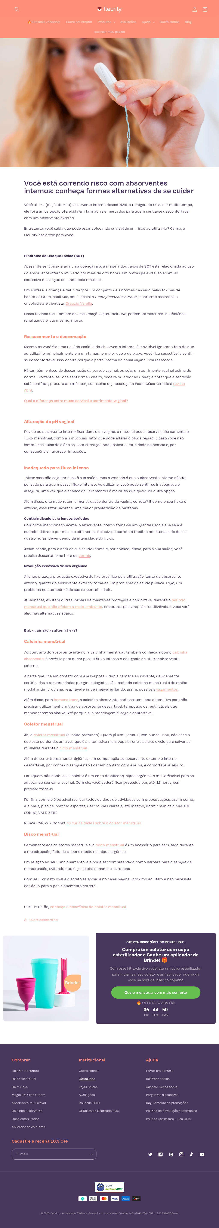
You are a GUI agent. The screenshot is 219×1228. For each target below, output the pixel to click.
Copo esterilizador (25, 1119)
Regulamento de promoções (167, 1103)
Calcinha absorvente (27, 1111)
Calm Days (20, 1087)
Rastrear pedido (158, 1079)
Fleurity (54, 1213)
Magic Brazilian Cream (28, 1095)
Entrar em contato (159, 1070)
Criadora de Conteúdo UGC (99, 1111)
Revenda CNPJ (89, 1103)
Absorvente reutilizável (29, 1103)
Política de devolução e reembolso (171, 1111)
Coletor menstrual (25, 1070)
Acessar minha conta (162, 1087)
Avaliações (87, 1095)
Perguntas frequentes (162, 1095)
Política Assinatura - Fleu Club (168, 1119)
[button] (17, 9)
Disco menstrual (24, 1079)
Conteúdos (87, 1079)
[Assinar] (91, 1154)
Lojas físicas (88, 1087)
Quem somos (89, 1070)
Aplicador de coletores (28, 1127)
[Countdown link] (156, 1011)
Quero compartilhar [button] (44, 919)
